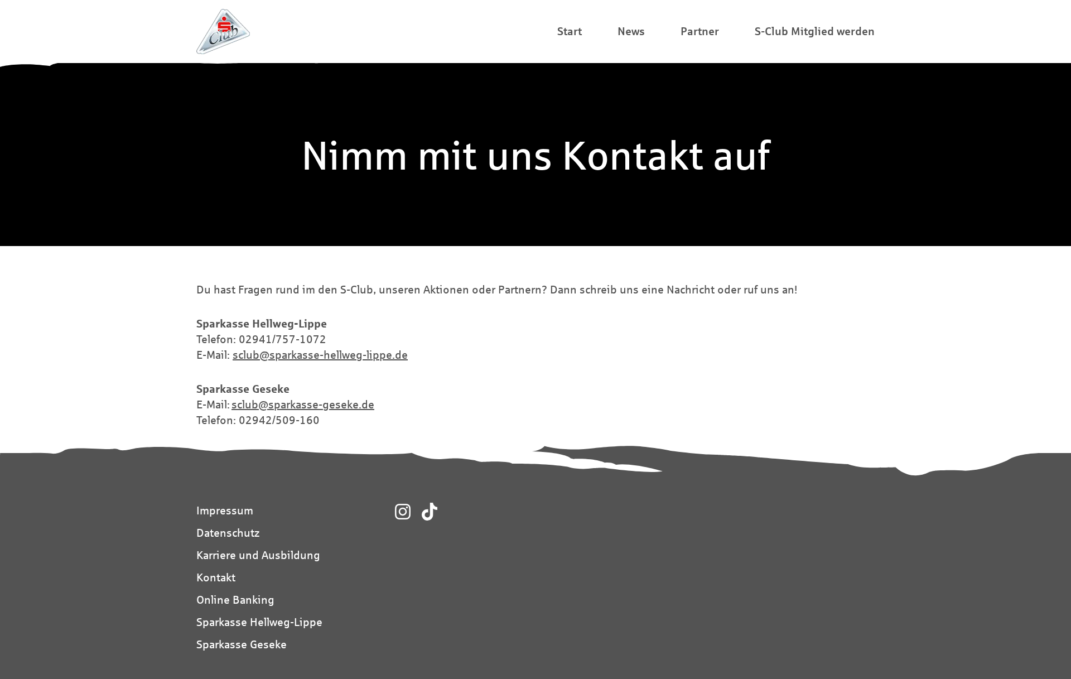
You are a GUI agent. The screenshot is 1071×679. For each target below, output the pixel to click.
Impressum (224, 510)
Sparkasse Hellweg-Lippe (259, 621)
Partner (700, 31)
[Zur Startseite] (223, 31)
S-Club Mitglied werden (815, 31)
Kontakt (215, 577)
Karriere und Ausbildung (258, 554)
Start (569, 31)
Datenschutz (227, 532)
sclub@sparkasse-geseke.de (302, 404)
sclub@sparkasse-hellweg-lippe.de (320, 354)
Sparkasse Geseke (241, 644)
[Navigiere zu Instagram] (403, 512)
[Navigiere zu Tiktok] (429, 512)
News (631, 31)
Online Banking (235, 599)
